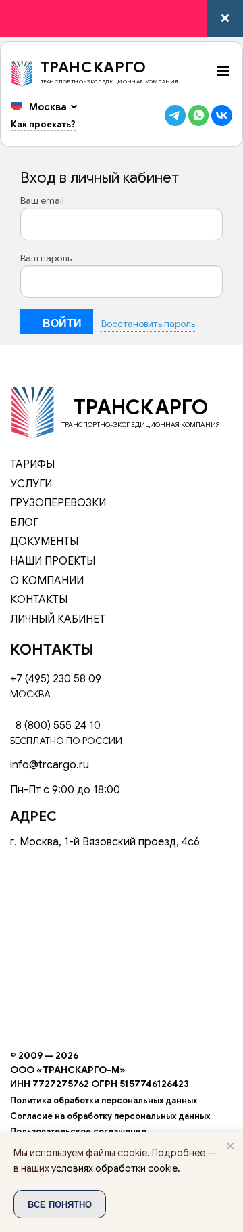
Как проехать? (43, 124)
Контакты (39, 600)
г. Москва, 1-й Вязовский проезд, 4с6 (105, 842)
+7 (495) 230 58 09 (55, 679)
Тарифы (32, 464)
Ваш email (42, 200)
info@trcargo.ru (49, 765)
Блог (24, 522)
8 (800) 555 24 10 (55, 725)
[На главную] (32, 411)
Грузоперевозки (58, 503)
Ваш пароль (46, 258)
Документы (44, 541)
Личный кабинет (57, 619)
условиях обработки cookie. (115, 1168)
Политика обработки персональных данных (103, 1100)
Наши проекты (52, 561)
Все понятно (60, 1203)
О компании (47, 581)
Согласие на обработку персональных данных (110, 1116)
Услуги (31, 484)
